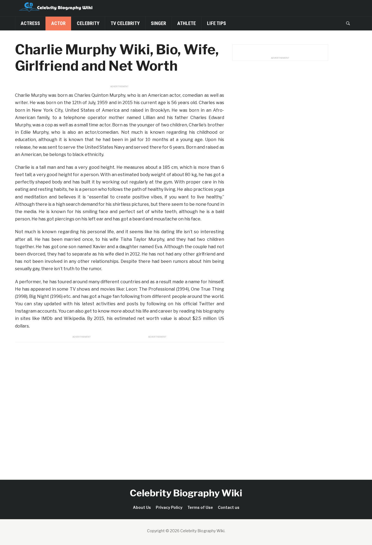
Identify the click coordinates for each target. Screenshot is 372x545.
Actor (58, 23)
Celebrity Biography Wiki (186, 493)
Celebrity (88, 23)
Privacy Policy (169, 507)
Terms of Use (200, 507)
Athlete (186, 23)
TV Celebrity (125, 23)
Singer (158, 23)
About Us (142, 507)
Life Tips (216, 23)
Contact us (228, 507)
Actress (30, 23)
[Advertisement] (119, 404)
